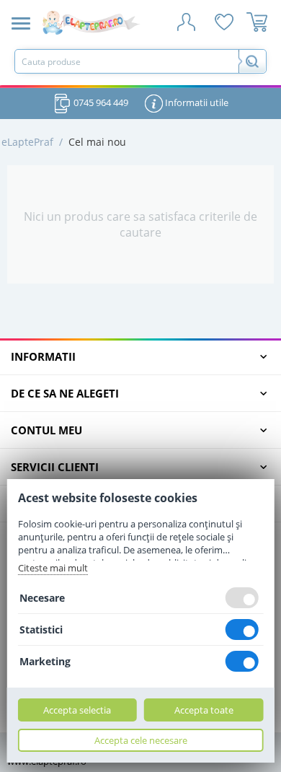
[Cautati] (252, 61)
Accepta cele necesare (140, 740)
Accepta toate (203, 709)
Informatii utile (195, 102)
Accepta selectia (77, 709)
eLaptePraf (27, 142)
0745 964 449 (99, 102)
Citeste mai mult (53, 567)
